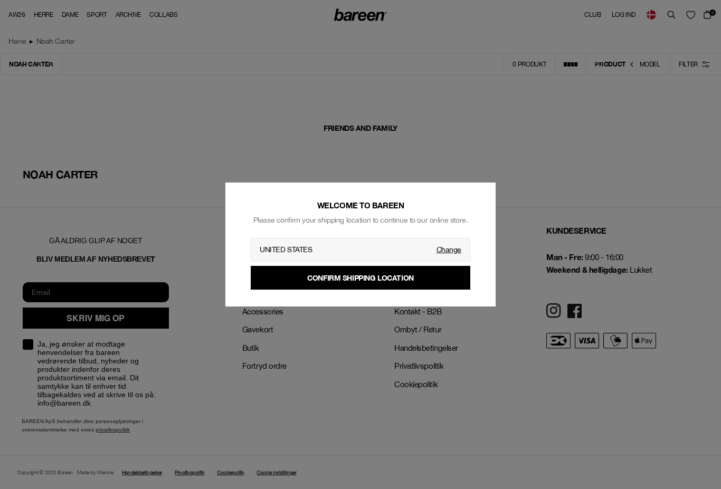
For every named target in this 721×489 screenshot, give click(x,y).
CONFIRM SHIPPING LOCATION (360, 277)
